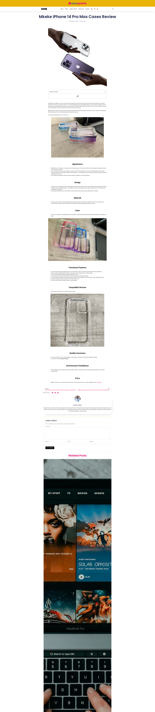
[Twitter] (44, 9)
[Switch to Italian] (94, 9)
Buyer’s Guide (73, 8)
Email (68, 441)
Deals (66, 8)
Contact (87, 8)
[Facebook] (42, 9)
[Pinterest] (46, 9)
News (62, 8)
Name (47, 441)
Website (91, 441)
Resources (81, 8)
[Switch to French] (91, 9)
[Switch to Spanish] (97, 9)
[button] (113, 9)
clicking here (99, 382)
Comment (47, 426)
